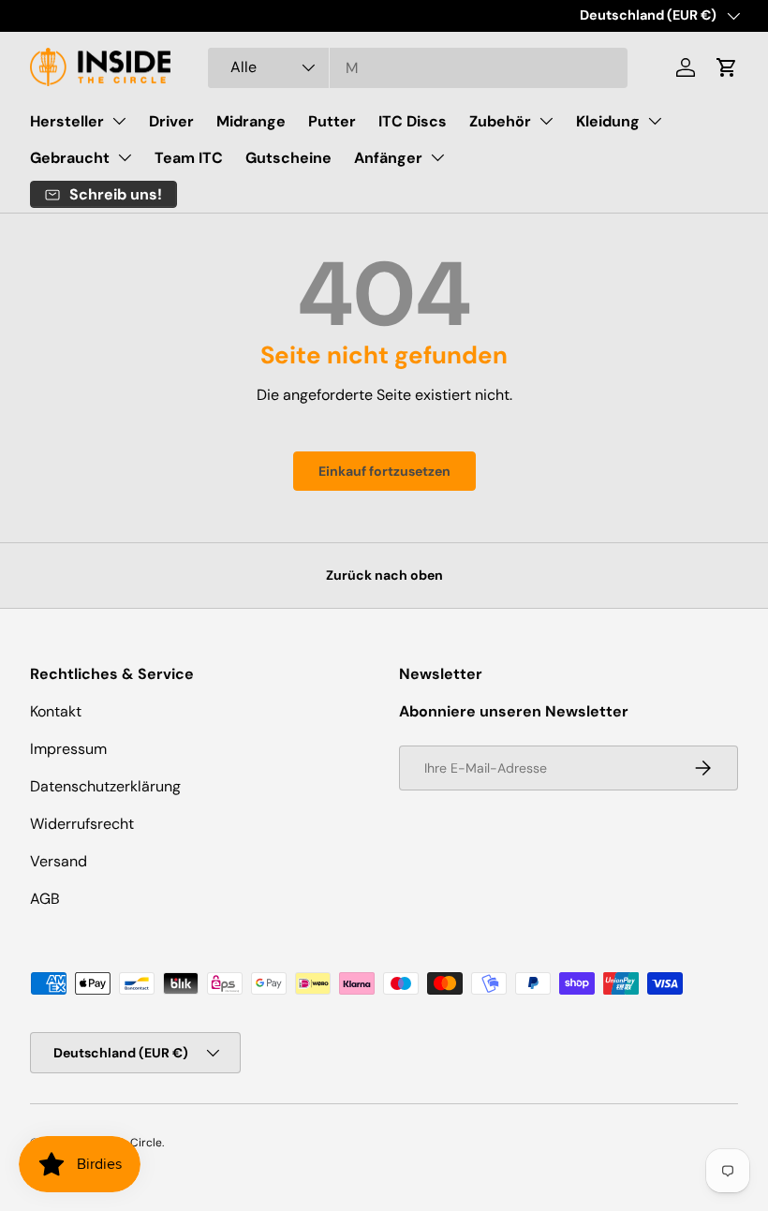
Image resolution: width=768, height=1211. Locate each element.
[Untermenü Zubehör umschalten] (546, 121)
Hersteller (67, 121)
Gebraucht (70, 158)
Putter (332, 121)
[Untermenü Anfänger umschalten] (437, 157)
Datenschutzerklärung (105, 786)
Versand (58, 861)
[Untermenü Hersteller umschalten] (119, 121)
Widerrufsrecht (82, 824)
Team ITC (189, 158)
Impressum (68, 749)
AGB (45, 898)
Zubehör (500, 121)
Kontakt (55, 711)
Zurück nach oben (384, 575)
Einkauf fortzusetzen (384, 471)
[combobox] (418, 68)
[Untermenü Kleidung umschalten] (654, 121)
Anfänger (388, 158)
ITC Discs (412, 121)
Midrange (251, 121)
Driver (171, 121)
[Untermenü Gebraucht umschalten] (124, 157)
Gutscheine (288, 158)
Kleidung (608, 121)
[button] (726, 67)
